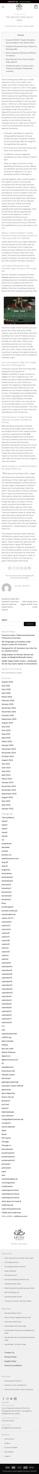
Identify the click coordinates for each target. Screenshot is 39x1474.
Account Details (10, 1447)
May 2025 (6, 734)
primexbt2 (6, 1168)
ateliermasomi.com (10, 859)
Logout (7, 1456)
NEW (4, 1131)
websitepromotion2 (10, 1194)
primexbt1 (6, 1164)
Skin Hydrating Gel (11, 1292)
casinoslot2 (7, 1022)
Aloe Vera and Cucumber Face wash (19, 1258)
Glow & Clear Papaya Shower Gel (17, 1317)
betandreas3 (7, 881)
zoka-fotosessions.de (11, 1209)
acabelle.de (7, 844)
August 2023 (7, 797)
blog (4, 903)
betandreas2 (7, 877)
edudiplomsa (7, 1067)
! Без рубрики (8, 818)
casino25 (5, 933)
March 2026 (7, 697)
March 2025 (7, 741)
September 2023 (9, 794)
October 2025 (8, 715)
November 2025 (9, 712)
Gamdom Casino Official (12, 1086)
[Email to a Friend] (21, 568)
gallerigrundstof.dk (10, 1082)
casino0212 (6, 922)
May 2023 (6, 801)
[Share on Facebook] (13, 568)
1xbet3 (4, 825)
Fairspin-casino (8, 1075)
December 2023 (9, 786)
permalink (24, 578)
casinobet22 (7, 989)
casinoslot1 (6, 1019)
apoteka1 (6, 847)
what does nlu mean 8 (11, 1201)
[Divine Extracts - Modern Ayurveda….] (19, 7)
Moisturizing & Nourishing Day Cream (19, 1288)
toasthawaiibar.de (10, 1179)
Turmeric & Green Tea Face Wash (17, 1301)
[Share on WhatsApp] (9, 568)
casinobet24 (7, 993)
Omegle (5, 1142)
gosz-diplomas (8, 1093)
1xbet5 (4, 832)
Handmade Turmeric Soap (15, 1344)
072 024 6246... (25, 1)
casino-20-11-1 (8, 918)
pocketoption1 (8, 1153)
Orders (7, 1443)
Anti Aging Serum (11, 1262)
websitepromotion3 (10, 1198)
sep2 (4, 1172)
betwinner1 (6, 888)
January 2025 (7, 745)
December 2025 (9, 708)
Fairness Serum (10, 1275)
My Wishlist (9, 1452)
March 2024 (7, 779)
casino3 (5, 948)
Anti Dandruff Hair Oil (13, 1381)
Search (4, 620)
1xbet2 (4, 821)
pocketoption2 (8, 1157)
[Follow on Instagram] (7, 1399)
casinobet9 (6, 1015)
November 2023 (9, 790)
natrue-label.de (8, 1127)
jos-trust (5, 1104)
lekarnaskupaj (8, 1112)
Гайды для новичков (11, 1213)
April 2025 (6, 738)
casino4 (5, 955)
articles (5, 851)
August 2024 (7, 760)
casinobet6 (6, 1008)
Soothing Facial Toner (13, 1297)
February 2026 (8, 701)
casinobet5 (6, 1004)
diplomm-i (6, 1056)
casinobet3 (6, 996)
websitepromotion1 (10, 1190)
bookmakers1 (7, 907)
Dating (5, 1045)
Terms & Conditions (13, 1365)
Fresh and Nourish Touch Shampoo (18, 1389)
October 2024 (8, 756)
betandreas (7, 873)
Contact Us (9, 1353)
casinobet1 (6, 963)
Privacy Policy (10, 1357)
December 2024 (9, 749)
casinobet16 (7, 974)
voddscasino (7, 1186)
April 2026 (6, 693)
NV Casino (6, 1138)
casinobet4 (7, 1000)
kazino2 (5, 1108)
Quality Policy (10, 1361)
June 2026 (6, 689)
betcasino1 (6, 885)
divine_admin (29, 26)
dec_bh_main (7, 1049)
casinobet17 (7, 978)
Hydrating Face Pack (12, 1284)
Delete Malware (8, 1052)
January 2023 (7, 809)
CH (3, 1026)
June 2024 (6, 768)
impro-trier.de (8, 1097)
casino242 (6, 929)
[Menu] (3, 6)
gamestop (6, 1090)
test (3, 1175)
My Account (9, 1439)
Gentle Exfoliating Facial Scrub (16, 1280)
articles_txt (6, 855)
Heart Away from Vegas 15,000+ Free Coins (29, 604)
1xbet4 (5, 829)
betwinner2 (7, 892)
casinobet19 (7, 981)
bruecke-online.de (9, 911)
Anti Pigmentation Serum (14, 1267)
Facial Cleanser (10, 1271)
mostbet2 (6, 1123)
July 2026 (6, 686)
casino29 (6, 944)
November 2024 (9, 753)
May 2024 (6, 771)
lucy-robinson (8, 1116)
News (4, 1134)
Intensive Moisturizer (13, 1322)
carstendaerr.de (8, 914)
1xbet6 (4, 836)
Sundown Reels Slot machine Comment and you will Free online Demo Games (10, 604)
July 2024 (6, 764)
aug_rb (5, 866)
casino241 (6, 926)
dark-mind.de (7, 1041)
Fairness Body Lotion (12, 1313)
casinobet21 (7, 985)
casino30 (6, 952)
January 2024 (8, 782)
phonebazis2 (7, 1149)
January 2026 (7, 704)
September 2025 (9, 719)
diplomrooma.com (10, 1060)
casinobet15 (7, 970)
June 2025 (6, 730)
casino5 (5, 959)
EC (3, 1063)
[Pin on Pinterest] (25, 568)
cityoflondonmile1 (9, 1034)
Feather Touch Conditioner (15, 1385)
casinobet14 (7, 967)
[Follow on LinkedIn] (15, 1399)
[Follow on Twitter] (11, 1399)
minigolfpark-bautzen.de (12, 1119)
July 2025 (6, 727)
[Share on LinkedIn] (29, 568)
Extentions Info (8, 1071)
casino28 (6, 940)
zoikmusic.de (7, 1205)
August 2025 (7, 723)
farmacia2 (6, 1078)
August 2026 (7, 682)
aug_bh (5, 862)
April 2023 (6, 805)
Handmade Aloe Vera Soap (15, 1326)
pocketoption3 (8, 1160)
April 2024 (6, 775)
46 (3, 840)
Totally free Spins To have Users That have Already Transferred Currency (20, 68)
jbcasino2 (6, 1101)
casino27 (6, 937)
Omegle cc (6, 1145)
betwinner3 (7, 896)
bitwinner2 (6, 900)
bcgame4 (6, 870)
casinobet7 (6, 1011)
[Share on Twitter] (17, 568)
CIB (3, 1030)
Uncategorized (19, 14)
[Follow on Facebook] (3, 1399)
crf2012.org (6, 1037)
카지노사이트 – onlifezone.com (14, 1216)
